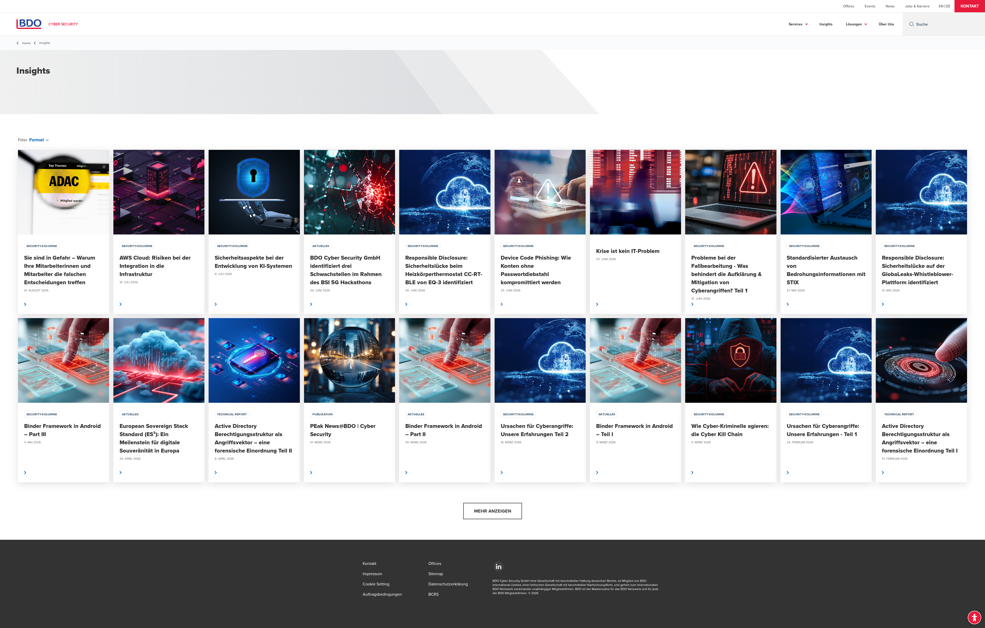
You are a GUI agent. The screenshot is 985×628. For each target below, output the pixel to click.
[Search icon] (911, 24)
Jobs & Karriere (917, 6)
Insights (826, 24)
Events (870, 6)
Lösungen (854, 24)
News (890, 6)
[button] (969, 6)
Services (796, 24)
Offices (848, 6)
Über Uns (886, 24)
